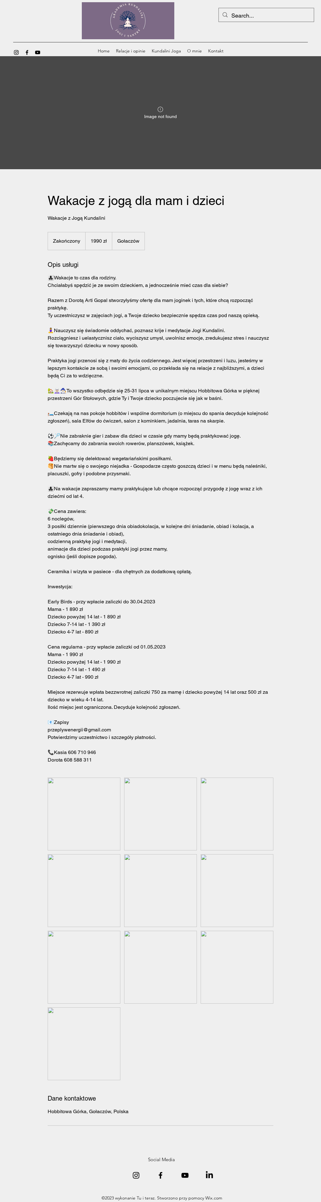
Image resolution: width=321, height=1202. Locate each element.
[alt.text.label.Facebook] (27, 52)
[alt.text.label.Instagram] (16, 52)
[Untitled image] (84, 814)
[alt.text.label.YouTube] (37, 52)
